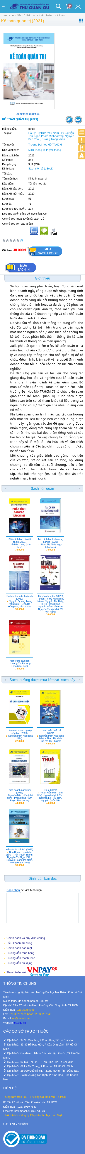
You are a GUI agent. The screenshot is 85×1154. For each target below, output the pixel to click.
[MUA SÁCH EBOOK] (44, 256)
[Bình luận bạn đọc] (81, 155)
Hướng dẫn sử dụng (19, 963)
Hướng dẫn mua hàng (20, 953)
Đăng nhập (13, 890)
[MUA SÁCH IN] (20, 273)
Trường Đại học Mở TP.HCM (45, 144)
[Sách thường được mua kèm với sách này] (81, 148)
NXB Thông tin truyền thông (44, 150)
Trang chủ (7, 15)
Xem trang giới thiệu (28, 113)
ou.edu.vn (20, 1022)
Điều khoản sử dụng (19, 943)
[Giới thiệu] (81, 132)
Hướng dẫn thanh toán (21, 958)
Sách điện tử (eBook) (40, 168)
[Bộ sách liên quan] (81, 140)
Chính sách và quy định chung (26, 938)
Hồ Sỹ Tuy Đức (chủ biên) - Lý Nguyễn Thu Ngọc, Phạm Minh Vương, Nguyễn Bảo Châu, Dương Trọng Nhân (51, 136)
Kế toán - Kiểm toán (39, 15)
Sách (20, 15)
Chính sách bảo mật (19, 948)
